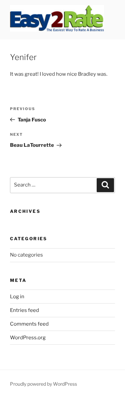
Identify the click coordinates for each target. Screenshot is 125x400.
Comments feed (29, 324)
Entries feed (24, 310)
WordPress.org (28, 338)
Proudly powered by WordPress (43, 384)
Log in (17, 297)
